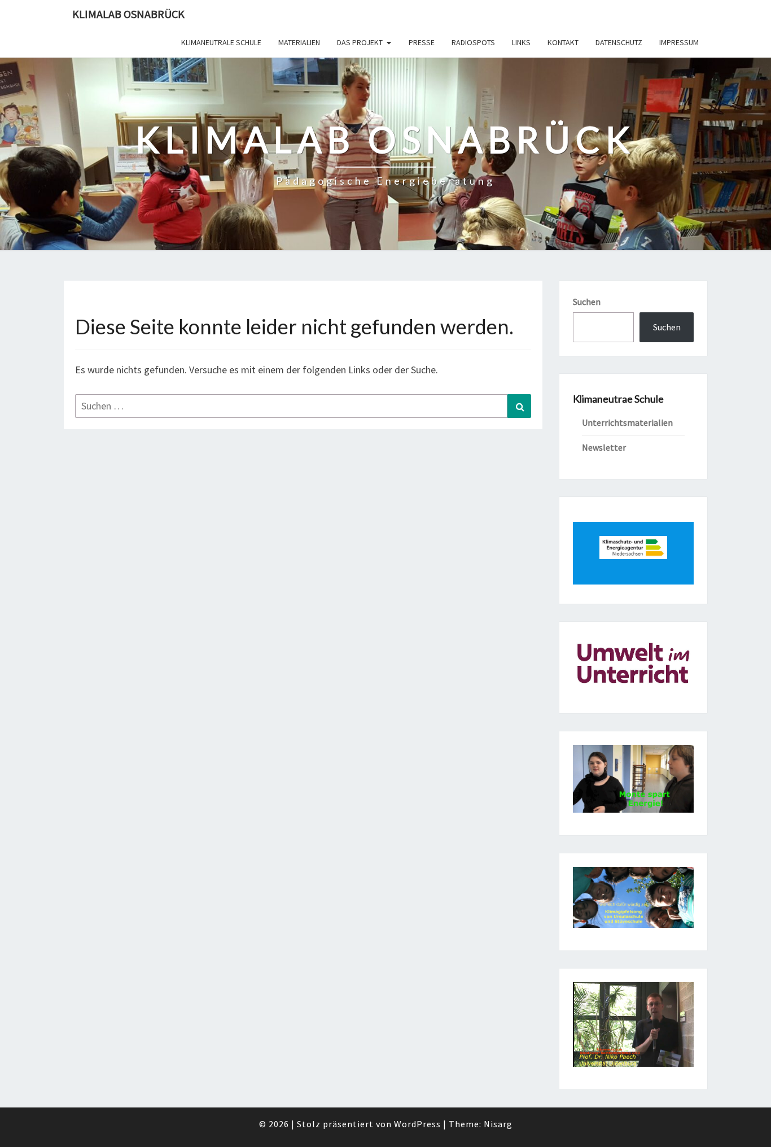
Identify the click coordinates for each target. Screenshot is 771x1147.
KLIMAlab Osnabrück (128, 14)
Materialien (299, 42)
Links (521, 42)
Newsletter (604, 447)
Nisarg (498, 1123)
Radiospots (473, 42)
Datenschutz (618, 42)
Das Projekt (360, 42)
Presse (422, 42)
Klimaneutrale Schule (221, 42)
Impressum (679, 42)
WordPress (417, 1123)
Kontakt (563, 42)
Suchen (587, 301)
